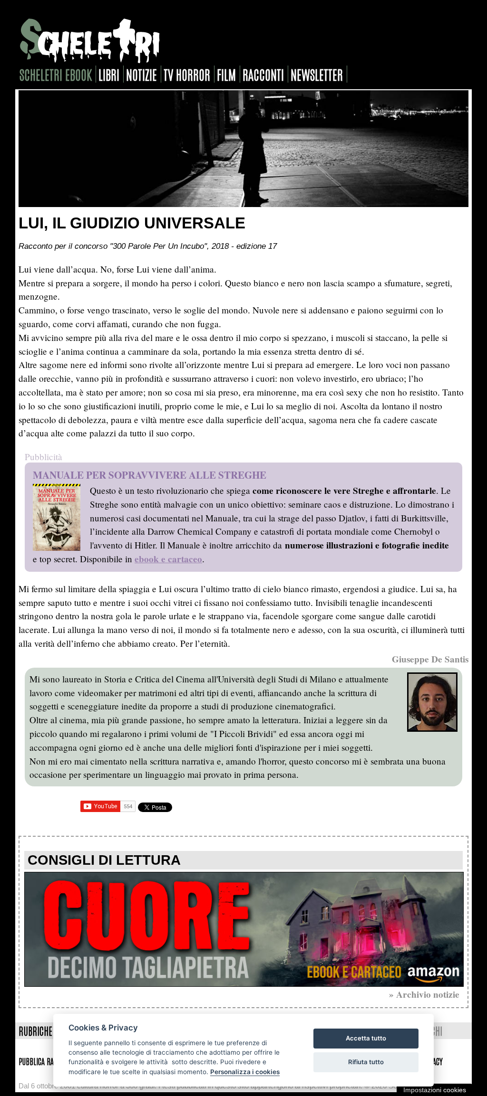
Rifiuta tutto (366, 1062)
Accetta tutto (366, 1038)
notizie (141, 74)
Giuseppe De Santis (430, 659)
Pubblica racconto (46, 1061)
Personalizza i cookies (245, 1072)
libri (108, 74)
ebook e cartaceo (168, 559)
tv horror (187, 74)
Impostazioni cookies (434, 1090)
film (226, 74)
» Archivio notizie (424, 994)
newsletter (317, 74)
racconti (263, 74)
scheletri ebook (55, 74)
